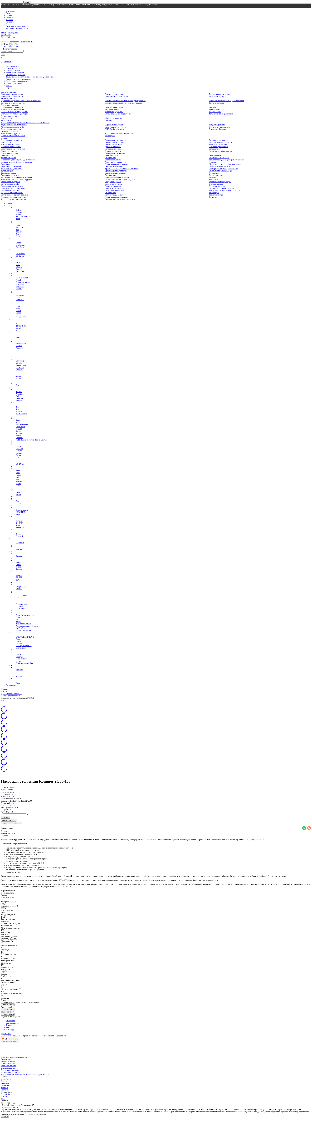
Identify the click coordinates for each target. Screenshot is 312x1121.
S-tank (18, 420)
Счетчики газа (7, 155)
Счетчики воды (111, 155)
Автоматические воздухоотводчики (120, 179)
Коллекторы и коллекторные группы (16, 179)
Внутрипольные (111, 109)
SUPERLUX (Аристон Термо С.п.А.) (31, 440)
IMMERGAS (21, 326)
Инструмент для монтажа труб (221, 127)
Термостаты (6, 120)
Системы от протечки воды (220, 171)
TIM (17, 457)
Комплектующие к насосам (220, 142)
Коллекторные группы (10, 133)
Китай (18, 567)
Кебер (18, 562)
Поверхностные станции (115, 140)
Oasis (18, 385)
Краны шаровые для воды (116, 171)
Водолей (19, 536)
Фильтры (213, 162)
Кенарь (18, 565)
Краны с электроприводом (220, 182)
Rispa (18, 409)
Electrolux (20, 269)
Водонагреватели (13, 70)
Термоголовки (215, 112)
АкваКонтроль (22, 510)
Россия (18, 622)
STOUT (19, 433)
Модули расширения (113, 118)
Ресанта (19, 617)
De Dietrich (20, 254)
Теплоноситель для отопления (13, 199)
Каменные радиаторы (114, 112)
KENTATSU (21, 343)
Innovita (19, 328)
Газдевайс (20, 543)
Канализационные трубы (115, 127)
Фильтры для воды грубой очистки (223, 169)
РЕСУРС (19, 619)
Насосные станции (9, 151)
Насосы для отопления (10, 144)
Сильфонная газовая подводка (221, 188)
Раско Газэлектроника (25, 615)
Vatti (17, 477)
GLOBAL (20, 300)
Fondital (19, 289)
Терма (18, 661)
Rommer (19, 411)
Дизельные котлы (216, 96)
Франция (19, 670)
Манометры (214, 193)
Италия (19, 556)
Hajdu (18, 308)
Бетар (18, 525)
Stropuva (19, 438)
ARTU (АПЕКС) (22, 216)
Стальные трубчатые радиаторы (14, 114)
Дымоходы (5, 164)
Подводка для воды (217, 186)
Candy (18, 243)
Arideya (19, 212)
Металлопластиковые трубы (12, 127)
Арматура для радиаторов (115, 162)
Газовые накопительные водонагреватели (226, 101)
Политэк (19, 606)
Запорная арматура (113, 160)
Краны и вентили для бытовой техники (121, 169)
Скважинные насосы (113, 144)
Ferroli (18, 280)
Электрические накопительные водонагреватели (125, 101)
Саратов (19, 639)
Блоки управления (216, 175)
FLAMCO (20, 284)
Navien (18, 376)
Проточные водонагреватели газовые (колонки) (21, 101)
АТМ (18, 514)
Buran (18, 236)
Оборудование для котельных (13, 188)
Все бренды (11, 685)
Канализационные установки (13, 149)
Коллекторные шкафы (10, 184)
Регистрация (13, 33)
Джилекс (19, 549)
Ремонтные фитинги (217, 129)
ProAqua (19, 394)
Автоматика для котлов (15, 75)
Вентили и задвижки (113, 166)
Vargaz (18, 475)
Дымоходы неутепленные (11, 166)
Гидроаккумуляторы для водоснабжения (17, 160)
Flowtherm (20, 287)
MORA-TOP (21, 365)
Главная (4, 689)
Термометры (214, 197)
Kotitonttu (19, 348)
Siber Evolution (22, 424)
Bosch (18, 234)
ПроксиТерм (21, 608)
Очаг (18, 597)
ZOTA (18, 503)
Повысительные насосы (11, 147)
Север (18, 641)
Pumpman (19, 400)
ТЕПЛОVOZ (21, 654)
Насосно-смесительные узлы (13, 136)
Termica (19, 451)
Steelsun (19, 431)
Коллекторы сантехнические (13, 186)
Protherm (19, 398)
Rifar (18, 407)
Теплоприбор (21, 659)
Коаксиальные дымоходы (11, 169)
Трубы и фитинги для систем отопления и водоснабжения (30, 77)
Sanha (18, 422)
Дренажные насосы (113, 147)
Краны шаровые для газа (115, 173)
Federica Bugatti (22, 278)
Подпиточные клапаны (114, 190)
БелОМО (19, 523)
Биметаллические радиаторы (13, 109)
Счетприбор (21, 648)
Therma (19, 453)
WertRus (19, 492)
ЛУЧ (18, 580)
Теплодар (19, 657)
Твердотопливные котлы (219, 94)
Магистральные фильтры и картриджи (225, 164)
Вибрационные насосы (218, 140)
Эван (18, 683)
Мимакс (19, 589)
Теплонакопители (216, 103)
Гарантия (10, 17)
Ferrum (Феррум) (22, 282)
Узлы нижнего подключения (221, 114)
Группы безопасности (114, 184)
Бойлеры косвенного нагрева (13, 103)
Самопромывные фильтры (220, 166)
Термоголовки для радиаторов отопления (226, 160)
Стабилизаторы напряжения (17, 81)
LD (17, 354)
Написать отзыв (7, 796)
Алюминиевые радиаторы (12, 107)
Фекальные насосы (113, 151)
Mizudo (19, 363)
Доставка (10, 15)
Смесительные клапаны (219, 158)
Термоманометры (216, 195)
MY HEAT (20, 368)
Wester (18, 495)
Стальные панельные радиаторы (14, 112)
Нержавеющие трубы (114, 125)
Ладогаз (19, 576)
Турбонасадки (7, 171)
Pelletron (19, 392)
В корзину (5, 817)
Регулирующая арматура (115, 195)
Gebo (18, 297)
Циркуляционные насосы (11, 140)
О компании (11, 11)
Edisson (19, 267)
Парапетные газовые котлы (116, 96)
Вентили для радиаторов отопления (120, 199)
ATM (18, 219)
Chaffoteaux (20, 245)
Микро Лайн (21, 586)
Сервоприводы (215, 155)
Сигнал (19, 643)
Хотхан (19, 676)
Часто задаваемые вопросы (17, 28)
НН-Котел (5, 1096)
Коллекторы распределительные (14, 195)
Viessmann (20, 481)
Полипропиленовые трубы (12, 129)
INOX (18, 330)
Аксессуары (110, 136)
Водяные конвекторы (114, 107)
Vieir (17, 479)
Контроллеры (6, 118)
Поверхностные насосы (115, 153)
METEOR (20, 361)
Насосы (9, 86)
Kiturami (19, 346)
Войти (3, 33)
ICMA (18, 324)
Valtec (18, 473)
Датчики (108, 120)
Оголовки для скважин (218, 147)
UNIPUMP (20, 464)
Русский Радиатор (23, 630)
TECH (18, 446)
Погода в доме (22, 604)
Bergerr (18, 232)
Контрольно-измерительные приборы (224, 190)
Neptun (18, 378)
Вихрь (18, 534)
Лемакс (19, 578)
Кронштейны (214, 109)
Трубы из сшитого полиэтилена (14, 125)
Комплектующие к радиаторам (118, 114)
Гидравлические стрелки (11, 190)
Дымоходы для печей (10, 175)
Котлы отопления (13, 68)
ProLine (19, 396)
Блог (3, 1099)
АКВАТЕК (20, 512)
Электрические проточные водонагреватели (123, 103)
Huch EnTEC (21, 317)
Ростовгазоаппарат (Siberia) (27, 626)
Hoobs (18, 313)
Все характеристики (9, 807)
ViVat (18, 486)
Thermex (19, 455)
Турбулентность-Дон (24, 663)
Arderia (18, 210)
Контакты (10, 22)
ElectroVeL (20, 271)
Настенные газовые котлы (12, 96)
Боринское (20, 527)
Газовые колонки (13, 66)
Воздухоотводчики (113, 182)
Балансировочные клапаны (116, 164)
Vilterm (18, 484)
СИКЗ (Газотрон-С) (24, 646)
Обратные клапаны (113, 186)
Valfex (18, 470)
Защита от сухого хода (218, 144)
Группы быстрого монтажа (12, 193)
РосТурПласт (21, 628)
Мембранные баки (8, 158)
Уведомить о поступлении (11, 823)
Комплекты (214, 179)
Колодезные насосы (113, 149)
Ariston (18, 214)
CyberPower (20, 247)
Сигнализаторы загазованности (19, 79)
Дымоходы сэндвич (9, 173)
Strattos (18, 435)
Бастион (19, 521)
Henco (18, 311)
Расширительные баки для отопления (16, 162)
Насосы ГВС (6, 142)
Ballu (18, 225)
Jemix (18, 337)
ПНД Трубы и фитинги (114, 129)
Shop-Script (5, 1094)
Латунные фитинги (217, 125)
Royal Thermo (21, 414)
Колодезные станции (9, 153)
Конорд (19, 569)
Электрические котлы (114, 94)
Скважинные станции (114, 142)
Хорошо (5, 1116)
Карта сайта (6, 1059)
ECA (18, 265)
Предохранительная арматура (13, 197)
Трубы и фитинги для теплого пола (119, 133)
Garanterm (20, 295)
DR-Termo (20, 256)
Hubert (18, 315)
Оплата (9, 13)
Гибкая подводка (216, 184)
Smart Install (20, 427)
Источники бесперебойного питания (16, 177)
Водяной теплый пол (14, 83)
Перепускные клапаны (114, 188)
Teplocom (19, 449)
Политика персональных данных (19, 26)
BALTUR (20, 227)
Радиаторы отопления (15, 72)
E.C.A (18, 262)
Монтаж (9, 20)
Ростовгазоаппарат (23, 624)
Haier (18, 306)
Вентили (212, 107)
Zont (17, 501)
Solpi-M (19, 429)
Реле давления (215, 149)
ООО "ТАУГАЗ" (22, 595)
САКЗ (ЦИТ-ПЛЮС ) (25, 637)
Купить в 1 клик (8, 820)
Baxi (17, 230)
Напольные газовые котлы (12, 94)
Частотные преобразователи (220, 151)
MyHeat (19, 370)
